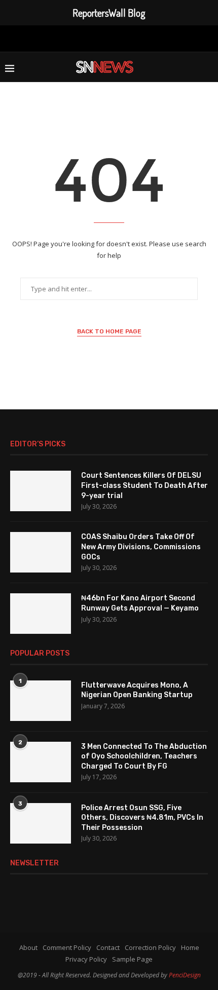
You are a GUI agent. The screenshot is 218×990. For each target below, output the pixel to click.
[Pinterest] (107, 37)
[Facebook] (61, 37)
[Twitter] (76, 37)
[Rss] (157, 37)
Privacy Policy (86, 959)
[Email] (140, 37)
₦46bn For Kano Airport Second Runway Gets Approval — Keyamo (140, 603)
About (28, 947)
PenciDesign (185, 975)
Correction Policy (150, 947)
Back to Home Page (109, 331)
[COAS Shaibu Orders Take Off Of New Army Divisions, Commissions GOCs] (40, 552)
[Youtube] (124, 37)
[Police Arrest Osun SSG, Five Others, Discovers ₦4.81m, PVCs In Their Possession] (40, 823)
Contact (108, 947)
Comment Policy (67, 947)
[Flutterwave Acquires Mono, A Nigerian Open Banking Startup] (40, 700)
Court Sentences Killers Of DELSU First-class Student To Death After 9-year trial (144, 485)
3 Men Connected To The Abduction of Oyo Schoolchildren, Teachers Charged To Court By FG (144, 756)
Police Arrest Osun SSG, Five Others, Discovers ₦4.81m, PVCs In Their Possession (142, 818)
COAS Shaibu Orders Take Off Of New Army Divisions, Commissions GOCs (141, 546)
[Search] (208, 67)
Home (190, 947)
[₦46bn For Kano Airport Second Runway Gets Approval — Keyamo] (40, 613)
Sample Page (132, 959)
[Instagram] (91, 37)
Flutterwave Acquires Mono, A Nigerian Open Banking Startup (137, 690)
